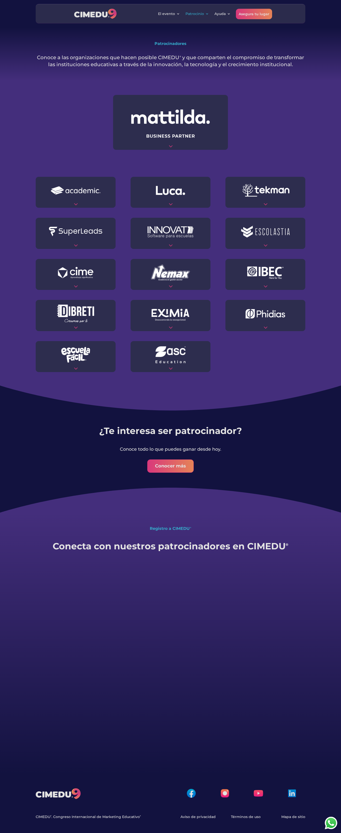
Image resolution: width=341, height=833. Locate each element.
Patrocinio (194, 13)
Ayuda (220, 13)
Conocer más (170, 466)
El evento (166, 13)
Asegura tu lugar (254, 14)
